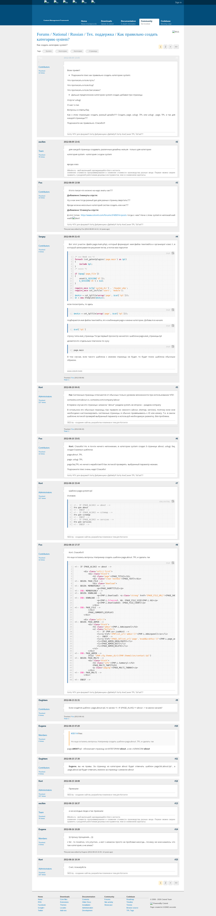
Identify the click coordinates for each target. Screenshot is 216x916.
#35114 (74, 733)
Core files (63, 899)
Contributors (44, 67)
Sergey (42, 236)
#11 (176, 759)
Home (34, 2)
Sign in (178, 2)
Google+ (41, 908)
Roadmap (130, 899)
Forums (43, 34)
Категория (78, 51)
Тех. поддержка (100, 34)
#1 (177, 58)
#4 (177, 236)
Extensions (64, 902)
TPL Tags (130, 910)
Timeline (130, 902)
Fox (40, 58)
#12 (176, 781)
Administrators (45, 396)
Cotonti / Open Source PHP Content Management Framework (56, 14)
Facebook (42, 905)
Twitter (40, 910)
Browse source (132, 908)
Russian (76, 34)
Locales (63, 908)
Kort (41, 387)
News (40, 899)
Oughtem (43, 700)
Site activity (108, 902)
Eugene (42, 726)
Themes (63, 905)
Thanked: (42, 72)
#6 (177, 438)
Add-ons (63, 910)
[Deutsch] (65, 2)
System (49, 51)
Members (43, 735)
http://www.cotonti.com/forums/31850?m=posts (104, 215)
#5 (177, 387)
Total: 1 (66, 380)
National (60, 34)
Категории (63, 51)
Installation (86, 905)
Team (41, 151)
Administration (87, 908)
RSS (39, 902)
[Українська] (84, 2)
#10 (176, 726)
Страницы (93, 51)
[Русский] (56, 2)
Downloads (107, 22)
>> (176, 47)
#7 (177, 483)
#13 (176, 803)
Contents (85, 899)
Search (39, 2)
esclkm (42, 142)
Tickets (129, 905)
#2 (177, 142)
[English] (46, 2)
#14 (176, 829)
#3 (177, 183)
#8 (177, 545)
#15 (176, 859)
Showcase (108, 905)
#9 (177, 700)
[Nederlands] (74, 2)
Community (146, 22)
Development (87, 910)
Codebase (166, 22)
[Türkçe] (93, 2)
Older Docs (86, 902)
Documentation (128, 22)
